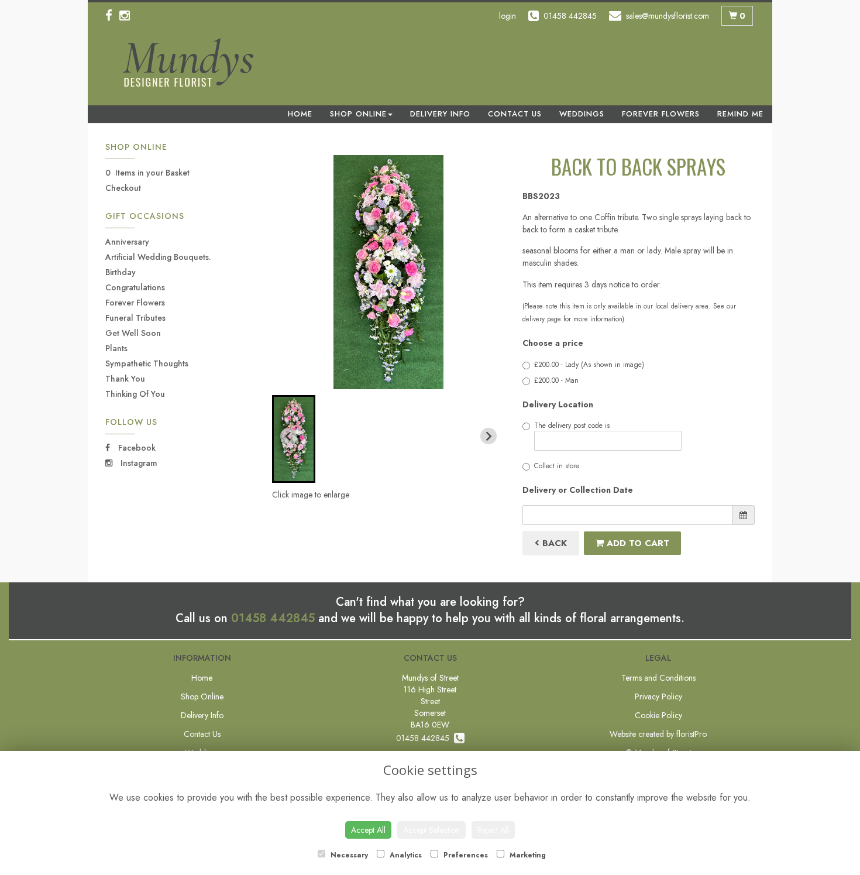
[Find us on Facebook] (112, 16)
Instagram (137, 463)
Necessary (348, 855)
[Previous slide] (288, 436)
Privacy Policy (658, 696)
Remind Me (740, 113)
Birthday (120, 272)
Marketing (526, 855)
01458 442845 (273, 618)
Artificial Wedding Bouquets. (158, 257)
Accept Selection (431, 830)
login (507, 16)
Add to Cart (636, 543)
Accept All (368, 830)
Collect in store (556, 466)
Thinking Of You (135, 394)
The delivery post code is (572, 425)
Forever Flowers (661, 113)
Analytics (404, 855)
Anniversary (127, 242)
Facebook (136, 448)
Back (553, 543)
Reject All (493, 830)
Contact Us (515, 113)
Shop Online (358, 113)
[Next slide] (488, 436)
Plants (116, 348)
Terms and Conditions (658, 678)
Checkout (123, 188)
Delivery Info (440, 113)
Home (300, 113)
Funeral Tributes (135, 318)
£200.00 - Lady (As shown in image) (589, 364)
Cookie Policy (658, 715)
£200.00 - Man (556, 380)
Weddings (581, 113)
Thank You (125, 379)
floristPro (691, 734)
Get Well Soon (133, 333)
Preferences (464, 855)
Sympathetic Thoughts (146, 363)
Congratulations (135, 287)
